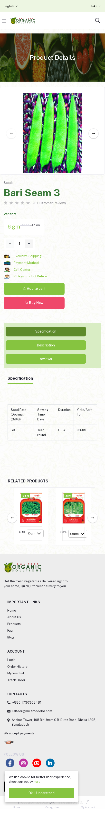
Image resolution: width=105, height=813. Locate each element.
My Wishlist (15, 673)
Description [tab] (46, 345)
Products (14, 624)
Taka (94, 6)
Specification (20, 378)
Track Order (16, 680)
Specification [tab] (45, 331)
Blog (10, 637)
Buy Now (35, 303)
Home (11, 610)
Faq (10, 630)
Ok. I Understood (42, 793)
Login (11, 660)
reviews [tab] (46, 359)
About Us (14, 617)
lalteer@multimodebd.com (32, 711)
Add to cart (36, 289)
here (37, 781)
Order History (17, 666)
